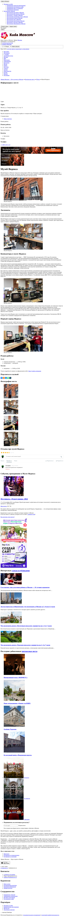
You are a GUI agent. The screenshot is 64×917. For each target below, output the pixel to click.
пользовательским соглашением (31, 915)
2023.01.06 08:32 (14, 465)
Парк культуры (8, 118)
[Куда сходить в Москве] (18, 38)
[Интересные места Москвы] (14, 777)
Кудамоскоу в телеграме (10, 856)
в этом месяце (25, 49)
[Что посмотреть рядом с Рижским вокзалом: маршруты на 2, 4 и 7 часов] (11, 642)
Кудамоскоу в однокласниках (11, 855)
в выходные (18, 49)
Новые (2, 460)
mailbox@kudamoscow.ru (10, 877)
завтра (13, 49)
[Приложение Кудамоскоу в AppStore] (5, 864)
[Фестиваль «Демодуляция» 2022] (32, 486)
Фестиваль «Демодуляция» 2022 (14, 499)
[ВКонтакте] (1, 378)
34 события (27, 798)
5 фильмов (27, 819)
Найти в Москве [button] (5, 1)
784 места (26, 777)
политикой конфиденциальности (50, 915)
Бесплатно (4, 506)
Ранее (15, 460)
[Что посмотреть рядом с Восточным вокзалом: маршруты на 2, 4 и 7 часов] (11, 622)
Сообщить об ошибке (9, 874)
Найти (2, 29)
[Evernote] (8, 378)
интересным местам (7, 43)
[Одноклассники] (4, 378)
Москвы (20, 40)
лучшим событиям (6, 44)
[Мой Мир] (6, 378)
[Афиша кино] (14, 819)
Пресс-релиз (7, 884)
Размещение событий (9, 894)
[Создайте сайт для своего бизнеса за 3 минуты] (14, 567)
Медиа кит (6, 908)
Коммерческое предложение (11, 907)
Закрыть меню (13, 26)
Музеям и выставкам (9, 897)
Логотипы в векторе (9, 909)
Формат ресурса (8, 888)
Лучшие (9, 460)
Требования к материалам (10, 896)
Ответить (7, 469)
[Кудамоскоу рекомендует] (14, 798)
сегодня (9, 49)
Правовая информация (10, 886)
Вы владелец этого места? (8, 517)
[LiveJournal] (10, 378)
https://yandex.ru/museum (34, 371)
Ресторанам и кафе (9, 899)
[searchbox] (32, 29)
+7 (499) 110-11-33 (5, 144)
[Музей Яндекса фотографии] (32, 391)
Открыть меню (4, 26)
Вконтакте (6, 854)
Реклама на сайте (8, 905)
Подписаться (21, 825)
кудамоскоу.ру (4, 868)
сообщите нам (31, 514)
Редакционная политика (10, 885)
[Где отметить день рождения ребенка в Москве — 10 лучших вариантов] (11, 584)
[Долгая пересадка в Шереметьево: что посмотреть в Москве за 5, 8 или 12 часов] (11, 603)
